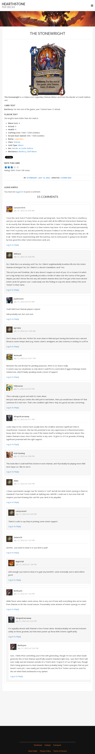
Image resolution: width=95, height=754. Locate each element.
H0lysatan (18, 386)
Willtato (17, 254)
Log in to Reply (12, 245)
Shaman (17, 142)
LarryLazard (21, 511)
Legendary (19, 139)
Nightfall (20, 561)
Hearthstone (13, 5)
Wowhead (38, 745)
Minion (21, 145)
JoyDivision (19, 298)
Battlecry (22, 151)
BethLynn (18, 591)
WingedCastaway (21, 416)
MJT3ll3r (17, 328)
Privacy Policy (45, 751)
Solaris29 (18, 537)
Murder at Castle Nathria (22, 148)
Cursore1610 (19, 207)
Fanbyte (47, 745)
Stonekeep (32, 178)
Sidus (16, 480)
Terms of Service (60, 751)
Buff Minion (32, 151)
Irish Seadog (19, 453)
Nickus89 (18, 355)
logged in (19, 191)
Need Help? (32, 751)
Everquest (57, 745)
